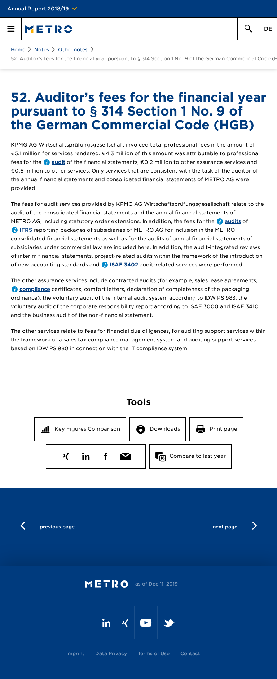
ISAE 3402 (124, 264)
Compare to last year (198, 456)
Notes (41, 49)
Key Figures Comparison (87, 429)
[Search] (248, 29)
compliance (34, 289)
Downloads (165, 429)
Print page (223, 429)
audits (233, 221)
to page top (138, 525)
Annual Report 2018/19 (38, 9)
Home (18, 49)
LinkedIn (86, 455)
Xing (66, 455)
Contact (190, 653)
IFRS (25, 230)
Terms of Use (154, 653)
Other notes (73, 49)
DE (268, 29)
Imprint (75, 653)
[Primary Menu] (11, 29)
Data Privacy (111, 653)
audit (58, 162)
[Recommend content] (125, 455)
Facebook (105, 455)
